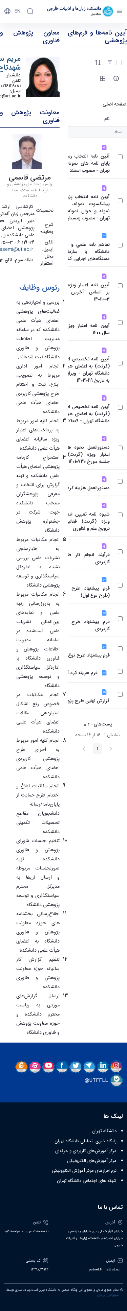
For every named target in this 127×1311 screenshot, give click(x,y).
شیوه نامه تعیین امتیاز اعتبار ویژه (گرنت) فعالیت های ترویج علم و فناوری (80, 521)
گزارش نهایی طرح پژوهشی (83, 701)
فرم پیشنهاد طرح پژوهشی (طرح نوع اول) (80, 592)
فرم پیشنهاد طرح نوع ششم (83, 655)
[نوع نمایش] (102, 78)
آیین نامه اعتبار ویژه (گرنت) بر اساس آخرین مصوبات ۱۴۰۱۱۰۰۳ (80, 292)
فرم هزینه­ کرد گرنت (78, 672)
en (17, 11)
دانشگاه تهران (104, 1131)
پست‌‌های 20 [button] (96, 725)
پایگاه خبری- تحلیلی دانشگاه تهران (86, 1141)
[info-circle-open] (116, 78)
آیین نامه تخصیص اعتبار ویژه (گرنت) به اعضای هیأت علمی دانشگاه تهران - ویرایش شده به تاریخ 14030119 (80, 370)
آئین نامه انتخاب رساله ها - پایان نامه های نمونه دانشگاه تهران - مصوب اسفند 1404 (80, 163)
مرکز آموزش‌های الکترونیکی (92, 1161)
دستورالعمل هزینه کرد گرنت (82, 488)
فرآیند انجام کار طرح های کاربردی (80, 558)
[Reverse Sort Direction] (97, 62)
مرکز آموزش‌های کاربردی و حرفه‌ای (86, 1151)
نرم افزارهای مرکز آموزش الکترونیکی (84, 1170)
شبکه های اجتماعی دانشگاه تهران (87, 1181)
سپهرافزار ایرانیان (108, 1295)
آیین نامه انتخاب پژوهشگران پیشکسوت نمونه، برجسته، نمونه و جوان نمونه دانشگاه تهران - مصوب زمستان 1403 (80, 207)
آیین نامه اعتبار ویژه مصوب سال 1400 (80, 329)
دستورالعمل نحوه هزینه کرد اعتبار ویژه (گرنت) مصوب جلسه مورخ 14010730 (80, 454)
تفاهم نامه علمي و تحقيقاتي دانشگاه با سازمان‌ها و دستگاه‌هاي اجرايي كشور (80, 251)
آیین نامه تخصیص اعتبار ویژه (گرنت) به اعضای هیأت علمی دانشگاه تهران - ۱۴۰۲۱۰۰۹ (80, 414)
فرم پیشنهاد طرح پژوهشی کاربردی (80, 625)
